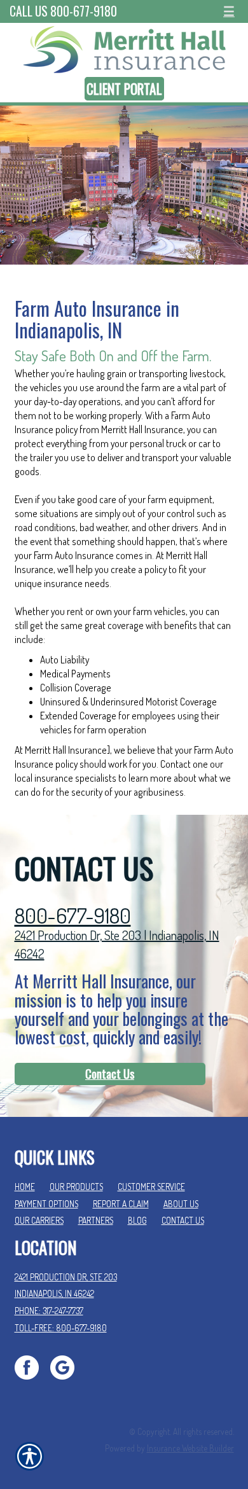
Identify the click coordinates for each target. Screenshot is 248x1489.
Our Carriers (39, 1220)
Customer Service (151, 1186)
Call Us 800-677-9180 (63, 11)
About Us (180, 1203)
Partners (95, 1220)
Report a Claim (121, 1203)
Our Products (76, 1186)
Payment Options (46, 1203)
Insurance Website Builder (190, 1448)
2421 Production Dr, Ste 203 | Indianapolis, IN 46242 (117, 944)
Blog (137, 1220)
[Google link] (67, 1366)
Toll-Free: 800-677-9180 (61, 1327)
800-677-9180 (73, 915)
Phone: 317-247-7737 (49, 1310)
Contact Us (109, 1073)
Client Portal (124, 89)
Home (25, 1186)
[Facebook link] (31, 1366)
